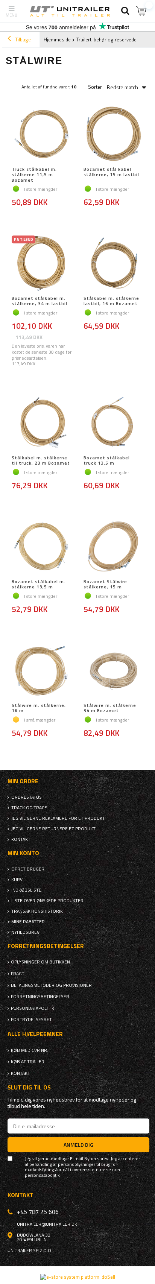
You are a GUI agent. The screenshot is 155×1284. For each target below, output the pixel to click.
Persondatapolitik (32, 1008)
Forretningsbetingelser (40, 996)
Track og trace (29, 807)
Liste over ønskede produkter (47, 900)
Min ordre (23, 781)
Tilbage (22, 39)
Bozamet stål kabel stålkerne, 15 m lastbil (111, 172)
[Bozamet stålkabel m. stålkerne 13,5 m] (41, 547)
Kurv (17, 879)
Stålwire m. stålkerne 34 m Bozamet (110, 708)
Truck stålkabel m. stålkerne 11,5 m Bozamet (34, 175)
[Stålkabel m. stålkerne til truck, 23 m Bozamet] (41, 423)
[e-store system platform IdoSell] (77, 1277)
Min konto (23, 853)
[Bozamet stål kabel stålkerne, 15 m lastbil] (113, 134)
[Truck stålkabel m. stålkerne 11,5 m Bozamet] (41, 134)
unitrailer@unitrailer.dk (47, 1224)
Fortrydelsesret (31, 1019)
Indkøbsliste (26, 890)
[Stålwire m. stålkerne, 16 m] (41, 671)
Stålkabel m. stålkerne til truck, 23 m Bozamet (41, 460)
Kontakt (20, 839)
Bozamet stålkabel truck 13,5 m (107, 460)
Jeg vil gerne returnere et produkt (53, 829)
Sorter (95, 87)
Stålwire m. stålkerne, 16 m (39, 708)
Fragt (17, 973)
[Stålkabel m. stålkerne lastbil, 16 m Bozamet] (113, 264)
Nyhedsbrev (25, 932)
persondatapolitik (42, 1175)
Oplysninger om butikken (40, 962)
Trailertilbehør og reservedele (108, 39)
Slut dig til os (29, 1087)
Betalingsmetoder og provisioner (51, 985)
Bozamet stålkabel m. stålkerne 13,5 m (38, 584)
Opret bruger (27, 869)
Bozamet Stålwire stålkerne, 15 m (105, 584)
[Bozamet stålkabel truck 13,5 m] (113, 423)
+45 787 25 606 (38, 1212)
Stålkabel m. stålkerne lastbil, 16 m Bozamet (111, 301)
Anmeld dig (78, 1145)
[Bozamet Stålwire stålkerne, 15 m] (113, 547)
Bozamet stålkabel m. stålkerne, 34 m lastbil (39, 301)
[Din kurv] (141, 11)
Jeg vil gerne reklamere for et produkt (58, 818)
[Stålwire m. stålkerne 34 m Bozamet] (113, 671)
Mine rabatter (28, 921)
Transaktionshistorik (37, 911)
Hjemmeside (57, 39)
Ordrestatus (26, 797)
